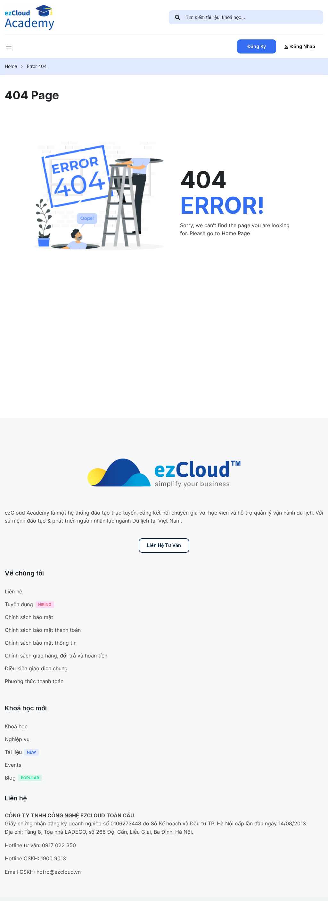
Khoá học (16, 726)
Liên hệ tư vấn (164, 545)
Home (11, 66)
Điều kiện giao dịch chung (36, 668)
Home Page (236, 233)
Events (13, 765)
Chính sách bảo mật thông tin (41, 643)
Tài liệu (13, 752)
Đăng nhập (302, 46)
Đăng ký (256, 46)
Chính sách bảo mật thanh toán (43, 630)
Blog (10, 777)
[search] (177, 17)
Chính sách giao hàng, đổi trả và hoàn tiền (56, 655)
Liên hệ (13, 591)
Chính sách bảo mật (29, 617)
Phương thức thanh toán (34, 681)
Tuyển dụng (19, 604)
